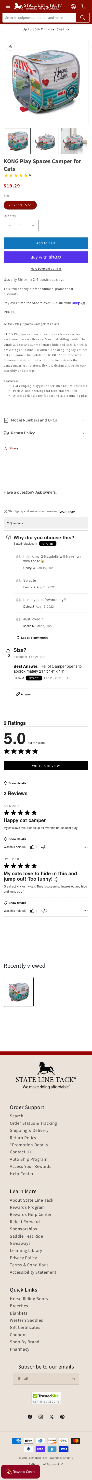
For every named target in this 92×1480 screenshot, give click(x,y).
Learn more (67, 511)
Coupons (18, 1335)
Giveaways (20, 1243)
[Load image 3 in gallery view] (74, 141)
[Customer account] (73, 6)
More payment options (46, 269)
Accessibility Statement (33, 1272)
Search (17, 1116)
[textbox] (46, 501)
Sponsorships (23, 1229)
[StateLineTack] (38, 6)
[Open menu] (7, 6)
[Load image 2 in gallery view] (46, 141)
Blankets (18, 1313)
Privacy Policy (23, 1258)
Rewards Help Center (31, 1215)
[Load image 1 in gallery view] (18, 141)
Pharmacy (19, 1349)
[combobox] (46, 18)
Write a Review (46, 766)
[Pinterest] (62, 1417)
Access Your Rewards (30, 1167)
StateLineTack (38, 1458)
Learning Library (26, 1251)
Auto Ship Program (28, 1159)
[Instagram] (40, 1417)
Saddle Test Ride (26, 1236)
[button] (46, 420)
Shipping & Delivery (29, 1131)
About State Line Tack (31, 1200)
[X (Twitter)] (51, 1417)
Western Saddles (26, 1320)
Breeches (19, 1306)
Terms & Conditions (29, 1265)
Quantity (10, 216)
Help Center (22, 1174)
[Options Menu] (67, 678)
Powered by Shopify (60, 1458)
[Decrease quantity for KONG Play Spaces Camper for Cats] (9, 225)
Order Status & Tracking (33, 1123)
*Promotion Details (29, 1145)
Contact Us (21, 1152)
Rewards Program (27, 1207)
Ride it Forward (25, 1222)
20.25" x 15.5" (20, 205)
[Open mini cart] (84, 6)
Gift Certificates (25, 1328)
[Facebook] (30, 1417)
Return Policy (23, 1138)
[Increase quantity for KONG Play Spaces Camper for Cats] (32, 225)
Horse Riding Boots (29, 1299)
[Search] (82, 17)
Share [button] (13, 448)
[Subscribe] (73, 1378)
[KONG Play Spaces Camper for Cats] (18, 992)
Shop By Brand (24, 1342)
